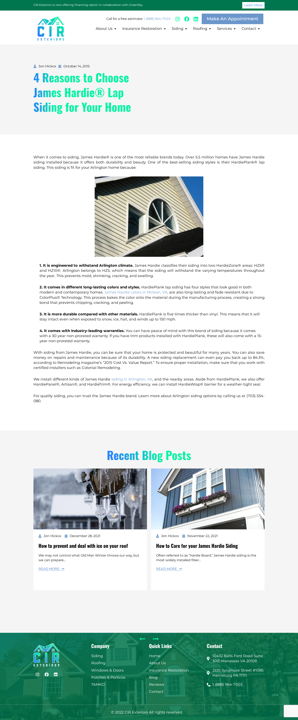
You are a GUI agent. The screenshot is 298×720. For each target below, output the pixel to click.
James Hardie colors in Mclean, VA (135, 292)
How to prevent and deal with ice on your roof (83, 545)
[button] (106, 28)
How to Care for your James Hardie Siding (197, 545)
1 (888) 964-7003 (157, 19)
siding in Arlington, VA (131, 379)
